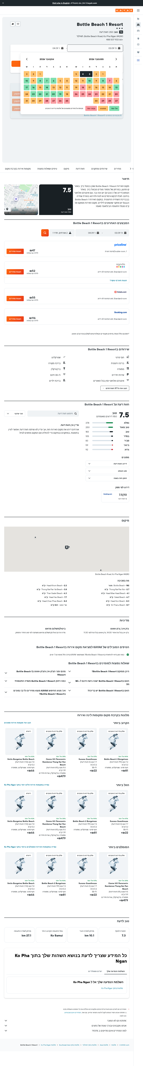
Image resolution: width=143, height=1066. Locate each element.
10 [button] (89, 80)
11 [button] (83, 80)
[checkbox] (115, 496)
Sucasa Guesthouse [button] (88, 759)
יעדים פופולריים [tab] (95, 971)
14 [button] (110, 87)
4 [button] (83, 74)
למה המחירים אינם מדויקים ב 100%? (109, 1030)
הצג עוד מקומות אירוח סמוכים (17, 722)
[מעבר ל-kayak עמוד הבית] (124, 10)
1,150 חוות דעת (106, 32)
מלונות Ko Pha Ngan (48, 1045)
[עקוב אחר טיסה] (138, 44)
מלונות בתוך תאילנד (89, 1045)
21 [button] (110, 94)
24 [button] (89, 94)
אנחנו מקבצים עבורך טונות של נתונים (109, 1025)
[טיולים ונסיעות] (138, 52)
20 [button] (116, 94)
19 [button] (76, 87)
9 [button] (96, 80)
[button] (3, 3)
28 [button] (109, 100)
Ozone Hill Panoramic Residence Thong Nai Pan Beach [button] (54, 762)
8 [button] (103, 80)
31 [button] (27, 100)
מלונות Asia (104, 1045)
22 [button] (103, 94)
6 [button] (116, 80)
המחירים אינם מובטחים (73, 1012)
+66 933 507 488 (114, 39)
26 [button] (76, 94)
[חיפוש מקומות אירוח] (138, 25)
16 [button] (96, 87)
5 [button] (76, 74)
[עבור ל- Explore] (138, 38)
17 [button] (89, 87)
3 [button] (89, 74)
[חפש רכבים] (138, 30)
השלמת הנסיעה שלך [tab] (116, 971)
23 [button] (96, 94)
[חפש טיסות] (138, 19)
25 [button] (83, 94)
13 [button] (116, 87)
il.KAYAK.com (124, 1045)
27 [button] (116, 100)
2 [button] (96, 74)
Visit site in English (61, 3)
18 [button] (83, 87)
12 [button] (76, 80)
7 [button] (109, 80)
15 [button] (103, 87)
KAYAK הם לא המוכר (116, 1020)
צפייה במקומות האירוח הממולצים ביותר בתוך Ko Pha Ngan (30, 847)
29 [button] (103, 100)
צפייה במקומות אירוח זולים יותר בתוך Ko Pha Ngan (26, 784)
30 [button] (96, 100)
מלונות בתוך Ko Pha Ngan (112, 988)
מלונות (113, 1045)
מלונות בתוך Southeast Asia (69, 1045)
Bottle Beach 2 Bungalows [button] (116, 759)
